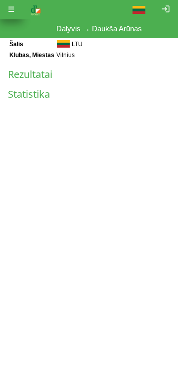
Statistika (29, 94)
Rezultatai (30, 74)
